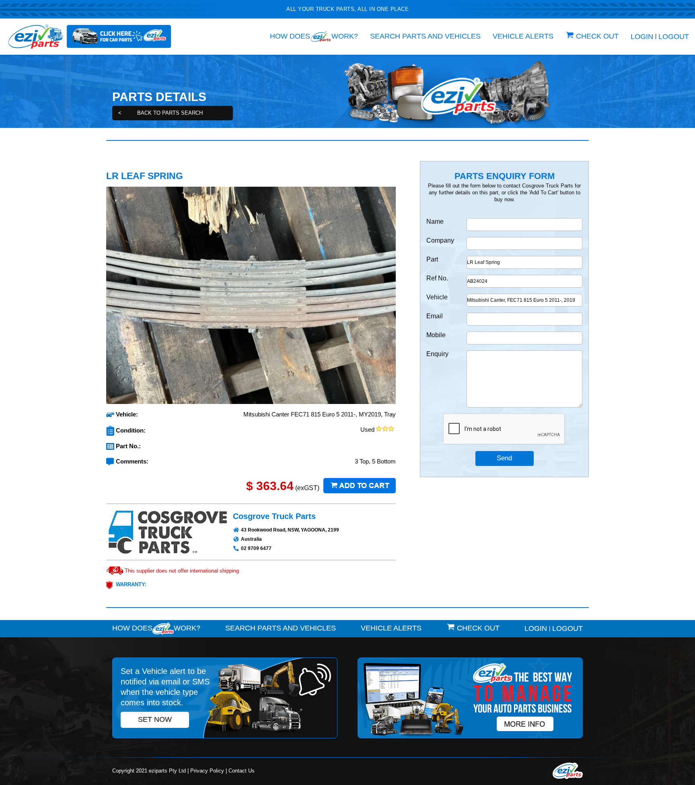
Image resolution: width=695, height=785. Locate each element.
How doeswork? (314, 36)
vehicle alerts (523, 36)
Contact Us (241, 771)
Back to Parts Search (160, 113)
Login (642, 37)
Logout (673, 37)
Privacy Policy (207, 771)
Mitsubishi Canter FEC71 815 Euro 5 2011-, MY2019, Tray (319, 414)
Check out (597, 36)
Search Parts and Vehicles (425, 36)
